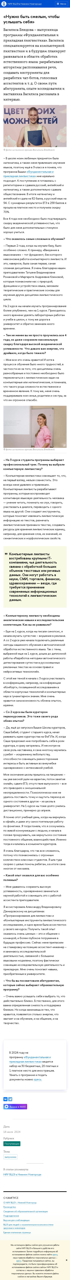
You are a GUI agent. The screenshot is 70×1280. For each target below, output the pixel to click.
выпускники (10, 1156)
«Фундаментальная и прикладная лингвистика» (28, 174)
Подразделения (11, 1215)
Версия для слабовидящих (16, 1220)
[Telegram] (10, 1099)
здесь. (38, 1079)
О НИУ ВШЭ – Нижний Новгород (19, 1202)
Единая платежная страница (17, 1232)
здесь (54, 1254)
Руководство (9, 1207)
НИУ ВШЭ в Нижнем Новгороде (25, 3)
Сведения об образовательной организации (25, 1211)
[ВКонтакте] (5, 1099)
